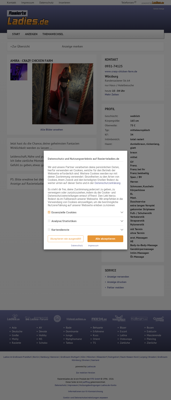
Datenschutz (77, 245)
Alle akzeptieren (105, 238)
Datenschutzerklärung (107, 183)
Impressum (93, 245)
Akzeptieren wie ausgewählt (65, 238)
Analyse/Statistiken (63, 221)
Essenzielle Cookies (63, 212)
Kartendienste (60, 229)
